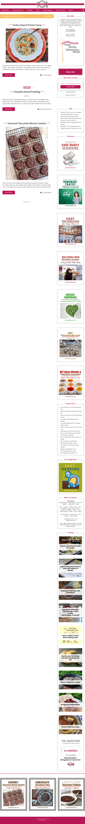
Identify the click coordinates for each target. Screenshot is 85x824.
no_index (27, 87)
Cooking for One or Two (70, 519)
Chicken (65, 507)
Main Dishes (70, 501)
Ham (79, 507)
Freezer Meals (73, 516)
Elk (75, 511)
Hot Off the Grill (65, 514)
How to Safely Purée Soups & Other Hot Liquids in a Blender (70, 568)
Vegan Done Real (70, 520)
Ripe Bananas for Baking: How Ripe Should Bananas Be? (70, 658)
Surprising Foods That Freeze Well (70, 431)
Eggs (73, 508)
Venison (79, 511)
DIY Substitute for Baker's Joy (69, 453)
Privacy (44, 820)
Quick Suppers (47, 10)
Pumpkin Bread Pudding (27, 92)
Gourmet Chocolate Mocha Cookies (27, 123)
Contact (72, 34)
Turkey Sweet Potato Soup (27, 25)
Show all (48, 16)
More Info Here (70, 95)
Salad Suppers (72, 502)
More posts (27, 202)
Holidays (30, 10)
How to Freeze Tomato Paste (69, 441)
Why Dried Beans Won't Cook (68, 443)
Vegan (77, 504)
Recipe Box (5, 10)
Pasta (75, 510)
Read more (8, 75)
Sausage (64, 508)
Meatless (69, 510)
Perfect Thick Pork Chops (70, 727)
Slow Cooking (60, 10)
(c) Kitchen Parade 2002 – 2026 (42, 819)
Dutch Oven (74, 514)
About (67, 34)
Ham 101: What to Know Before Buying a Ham (70, 636)
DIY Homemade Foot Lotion (68, 451)
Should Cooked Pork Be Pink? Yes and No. (70, 547)
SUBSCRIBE (70, 86)
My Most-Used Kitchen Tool (68, 449)
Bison (71, 511)
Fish (77, 508)
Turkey (71, 507)
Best (38, 10)
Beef (60, 507)
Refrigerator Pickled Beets (70, 705)
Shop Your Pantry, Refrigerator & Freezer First (70, 759)
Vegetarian (71, 504)
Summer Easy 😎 (18, 10)
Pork (75, 507)
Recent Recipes (70, 36)
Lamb (69, 508)
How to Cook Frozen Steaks (70, 682)
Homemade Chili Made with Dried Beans (70, 592)
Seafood (63, 510)
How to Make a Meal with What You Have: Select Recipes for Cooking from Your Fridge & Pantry (70, 525)
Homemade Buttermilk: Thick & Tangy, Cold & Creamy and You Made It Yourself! (70, 612)
